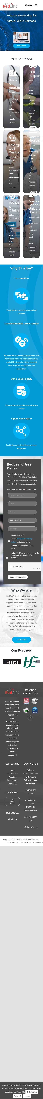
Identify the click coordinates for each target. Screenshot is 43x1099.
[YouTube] (12, 819)
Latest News (12, 780)
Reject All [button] (17, 1096)
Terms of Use (23, 842)
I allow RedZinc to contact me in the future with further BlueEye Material (25, 555)
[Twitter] (9, 819)
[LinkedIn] (16, 819)
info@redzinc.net (30, 827)
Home (12, 770)
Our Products (12, 773)
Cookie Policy (13, 842)
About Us (12, 777)
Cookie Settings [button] (32, 1092)
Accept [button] (27, 1096)
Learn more (21, 46)
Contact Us (12, 783)
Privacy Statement (36, 842)
